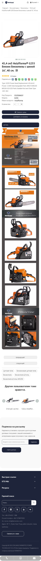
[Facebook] (4, 509)
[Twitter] (17, 509)
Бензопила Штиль (22, 375)
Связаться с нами (13, 534)
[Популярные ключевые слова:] (33, 502)
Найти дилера (11, 450)
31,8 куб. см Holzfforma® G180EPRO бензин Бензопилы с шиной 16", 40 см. (13, 409)
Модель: (5, 98)
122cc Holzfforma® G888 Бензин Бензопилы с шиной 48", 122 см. (28, 409)
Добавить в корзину (20, 117)
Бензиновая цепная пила (26, 371)
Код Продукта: (7, 95)
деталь (5, 125)
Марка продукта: (8, 100)
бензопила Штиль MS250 (13, 379)
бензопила (7, 375)
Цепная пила (8, 371)
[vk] (30, 509)
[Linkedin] (10, 509)
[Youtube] (23, 509)
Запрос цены (21, 112)
